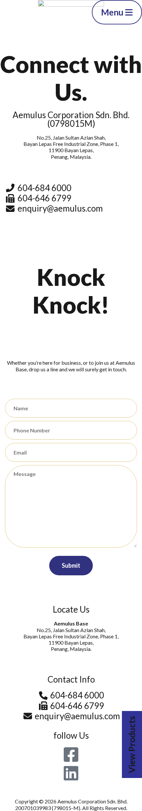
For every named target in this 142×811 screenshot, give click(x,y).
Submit (71, 565)
